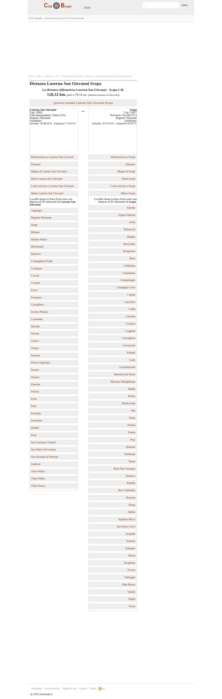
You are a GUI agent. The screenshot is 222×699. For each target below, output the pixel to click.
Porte (34, 398)
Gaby (132, 359)
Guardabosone (127, 367)
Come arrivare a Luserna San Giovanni (52, 186)
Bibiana (35, 232)
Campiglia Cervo (126, 287)
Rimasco (130, 475)
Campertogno (127, 280)
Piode (132, 417)
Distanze (89, 76)
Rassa (132, 461)
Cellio (132, 309)
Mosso (131, 396)
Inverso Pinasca (39, 311)
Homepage (37, 688)
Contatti (83, 688)
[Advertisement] (111, 47)
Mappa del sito (69, 688)
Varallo (131, 591)
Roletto (35, 427)
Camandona (128, 272)
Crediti (92, 688)
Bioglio (131, 236)
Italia (87, 7)
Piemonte (48, 76)
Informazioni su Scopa (123, 157)
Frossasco (36, 297)
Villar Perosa (38, 485)
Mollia (131, 388)
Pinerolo (35, 384)
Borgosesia (129, 251)
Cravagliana (128, 338)
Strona (131, 555)
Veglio (131, 598)
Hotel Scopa (128, 178)
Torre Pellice (38, 471)
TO (57, 76)
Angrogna (36, 210)
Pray (132, 439)
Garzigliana (37, 304)
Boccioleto (129, 243)
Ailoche (131, 207)
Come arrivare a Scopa (122, 186)
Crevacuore (129, 345)
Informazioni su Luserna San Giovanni (52, 157)
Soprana (130, 540)
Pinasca (35, 377)
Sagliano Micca (126, 519)
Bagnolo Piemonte (41, 217)
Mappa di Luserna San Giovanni (49, 171)
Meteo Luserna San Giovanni (47, 193)
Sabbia (131, 511)
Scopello (130, 533)
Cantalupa (36, 268)
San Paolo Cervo (126, 526)
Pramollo (36, 413)
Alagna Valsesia (126, 215)
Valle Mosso (128, 584)
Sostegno (130, 548)
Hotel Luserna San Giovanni (46, 178)
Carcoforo (129, 301)
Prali (33, 406)
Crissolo (35, 282)
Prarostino (36, 420)
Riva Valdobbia (126, 490)
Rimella (131, 483)
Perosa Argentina (40, 362)
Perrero (35, 369)
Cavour (35, 275)
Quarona (130, 446)
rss (103, 688)
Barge (34, 224)
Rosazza (130, 497)
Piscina (35, 391)
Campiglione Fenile (42, 261)
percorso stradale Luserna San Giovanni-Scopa (83, 102)
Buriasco (36, 253)
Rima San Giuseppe (124, 468)
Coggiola (130, 330)
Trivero (131, 569)
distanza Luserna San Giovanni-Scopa (114, 76)
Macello (35, 326)
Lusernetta (36, 319)
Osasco (35, 340)
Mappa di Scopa (126, 171)
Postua (131, 432)
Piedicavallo (128, 403)
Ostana (35, 348)
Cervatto (130, 316)
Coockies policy (52, 688)
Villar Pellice (38, 478)
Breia (132, 258)
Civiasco (130, 323)
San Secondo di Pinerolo (44, 456)
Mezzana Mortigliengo (122, 381)
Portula (131, 425)
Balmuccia (129, 229)
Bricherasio (37, 246)
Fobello (131, 352)
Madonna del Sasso (124, 374)
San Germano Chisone (43, 442)
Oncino (35, 333)
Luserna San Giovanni (72, 76)
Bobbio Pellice (39, 239)
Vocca (132, 606)
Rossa (132, 504)
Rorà (33, 435)
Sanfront (35, 464)
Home (31, 76)
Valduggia (129, 577)
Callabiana (129, 265)
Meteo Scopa (128, 193)
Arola (132, 222)
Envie (34, 290)
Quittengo (129, 454)
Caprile (131, 294)
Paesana (35, 355)
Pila (133, 410)
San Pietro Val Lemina (43, 449)
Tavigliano (129, 562)
